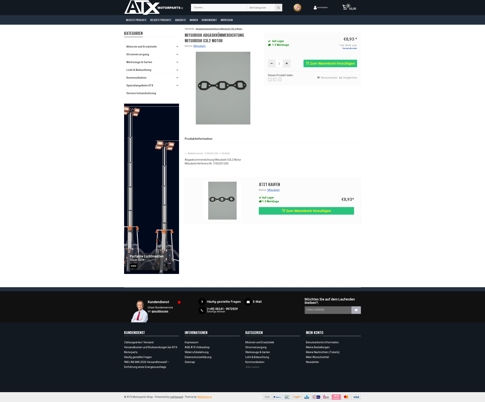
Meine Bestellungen (318, 347)
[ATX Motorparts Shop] (153, 7)
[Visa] (356, 397)
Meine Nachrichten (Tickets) (323, 352)
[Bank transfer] (267, 397)
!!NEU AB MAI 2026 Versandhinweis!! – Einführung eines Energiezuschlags (146, 364)
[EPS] (326, 397)
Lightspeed (176, 396)
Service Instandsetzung (141, 93)
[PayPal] (277, 397)
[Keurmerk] (297, 7)
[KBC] (306, 397)
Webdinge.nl (204, 396)
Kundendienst (209, 20)
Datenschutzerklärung (198, 357)
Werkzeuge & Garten (139, 62)
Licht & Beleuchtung (138, 69)
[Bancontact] (287, 397)
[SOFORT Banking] (297, 397)
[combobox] (261, 7)
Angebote (180, 20)
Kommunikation (136, 77)
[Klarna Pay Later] (336, 397)
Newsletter (312, 362)
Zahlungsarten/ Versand (138, 342)
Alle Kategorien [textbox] (257, 7)
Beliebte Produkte (160, 20)
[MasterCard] (346, 397)
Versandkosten (349, 48)
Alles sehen (252, 366)
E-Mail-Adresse (315, 309)
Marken (194, 20)
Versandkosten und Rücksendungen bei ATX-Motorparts (151, 350)
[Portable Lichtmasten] (151, 189)
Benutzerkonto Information (322, 342)
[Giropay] (316, 397)
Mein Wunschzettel (317, 357)
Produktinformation (198, 139)
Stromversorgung (137, 54)
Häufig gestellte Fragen (138, 357)
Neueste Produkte (136, 20)
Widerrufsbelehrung (197, 352)
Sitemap (190, 362)
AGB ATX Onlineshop (197, 347)
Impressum (227, 20)
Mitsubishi (199, 46)
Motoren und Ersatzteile (141, 46)
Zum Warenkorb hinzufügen (332, 63)
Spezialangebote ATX (139, 85)
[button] (349, 7)
